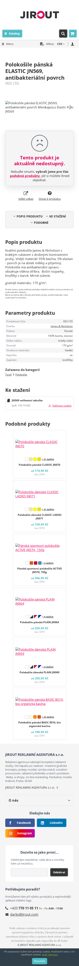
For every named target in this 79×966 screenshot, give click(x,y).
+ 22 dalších (48, 716)
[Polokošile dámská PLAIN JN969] (39, 650)
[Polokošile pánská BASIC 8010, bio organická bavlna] (39, 700)
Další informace (50, 954)
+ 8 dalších (48, 616)
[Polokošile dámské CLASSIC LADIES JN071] (39, 493)
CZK (59, 44)
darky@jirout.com (24, 914)
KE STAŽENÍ (57, 216)
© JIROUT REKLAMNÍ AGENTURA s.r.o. (39, 945)
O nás (13, 800)
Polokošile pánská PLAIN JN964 (39, 622)
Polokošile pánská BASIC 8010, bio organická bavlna (39, 724)
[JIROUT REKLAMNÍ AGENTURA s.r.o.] (39, 14)
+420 (24, 908)
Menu (9, 44)
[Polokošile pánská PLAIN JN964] (39, 600)
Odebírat (59, 872)
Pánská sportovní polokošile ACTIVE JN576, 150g (39, 570)
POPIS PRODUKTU (30, 216)
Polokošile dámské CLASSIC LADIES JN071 (40, 516)
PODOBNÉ (41, 223)
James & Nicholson (62, 326)
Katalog (14, 33)
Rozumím (39, 961)
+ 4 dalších (48, 563)
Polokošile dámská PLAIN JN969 (39, 672)
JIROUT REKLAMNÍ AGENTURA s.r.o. (30, 787)
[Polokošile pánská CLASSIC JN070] (39, 442)
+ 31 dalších (48, 459)
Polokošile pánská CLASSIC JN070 (39, 465)
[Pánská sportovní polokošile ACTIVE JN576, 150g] (39, 546)
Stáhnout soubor (62, 405)
